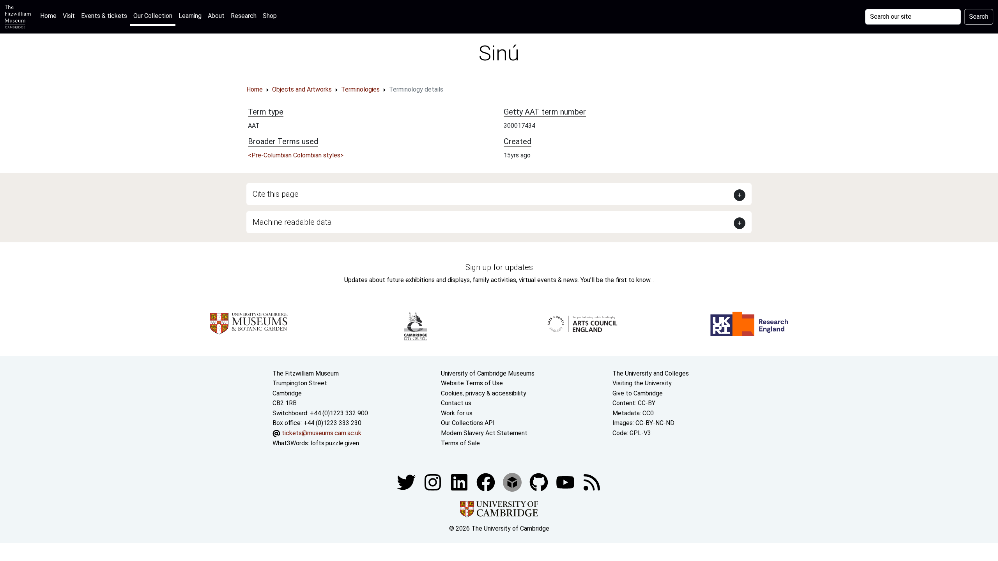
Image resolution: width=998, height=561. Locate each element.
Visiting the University (642, 383)
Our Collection (152, 15)
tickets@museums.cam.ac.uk (321, 433)
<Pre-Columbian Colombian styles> (295, 155)
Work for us (456, 413)
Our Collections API (468, 423)
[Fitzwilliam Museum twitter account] (407, 481)
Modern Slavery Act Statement (484, 433)
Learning (190, 15)
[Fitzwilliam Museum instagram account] (433, 481)
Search (978, 16)
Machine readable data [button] (292, 222)
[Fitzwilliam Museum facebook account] (460, 481)
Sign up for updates (499, 267)
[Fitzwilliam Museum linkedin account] (486, 481)
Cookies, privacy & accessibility (483, 393)
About (216, 15)
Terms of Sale (460, 443)
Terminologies (360, 89)
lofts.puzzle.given (335, 443)
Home (50, 15)
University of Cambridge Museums (487, 373)
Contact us (456, 403)
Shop (270, 15)
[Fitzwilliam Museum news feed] (591, 481)
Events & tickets (104, 15)
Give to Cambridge (637, 393)
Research (244, 15)
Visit (69, 15)
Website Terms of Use (472, 383)
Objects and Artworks (302, 89)
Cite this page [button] (276, 194)
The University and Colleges (650, 373)
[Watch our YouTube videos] (566, 481)
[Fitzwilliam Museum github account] (539, 481)
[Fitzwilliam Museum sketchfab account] (513, 481)
